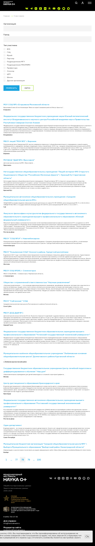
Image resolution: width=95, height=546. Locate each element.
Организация (9, 24)
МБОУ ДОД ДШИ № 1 (13, 313)
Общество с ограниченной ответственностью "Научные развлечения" (36, 282)
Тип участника (10, 45)
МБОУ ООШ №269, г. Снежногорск (19, 270)
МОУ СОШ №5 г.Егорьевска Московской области (26, 104)
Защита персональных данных (15, 488)
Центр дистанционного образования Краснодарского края (31, 383)
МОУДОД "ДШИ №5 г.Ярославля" (19, 160)
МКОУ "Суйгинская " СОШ (15, 301)
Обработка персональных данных (17, 486)
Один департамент (12, 425)
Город (6, 34)
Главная (6, 16)
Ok (87, 536)
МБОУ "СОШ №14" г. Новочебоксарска (21, 238)
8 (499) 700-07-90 (10, 517)
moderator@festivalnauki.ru (14, 530)
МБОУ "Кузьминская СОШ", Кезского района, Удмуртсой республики (35, 252)
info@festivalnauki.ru (11, 523)
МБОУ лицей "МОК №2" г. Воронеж (19, 141)
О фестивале (19, 16)
